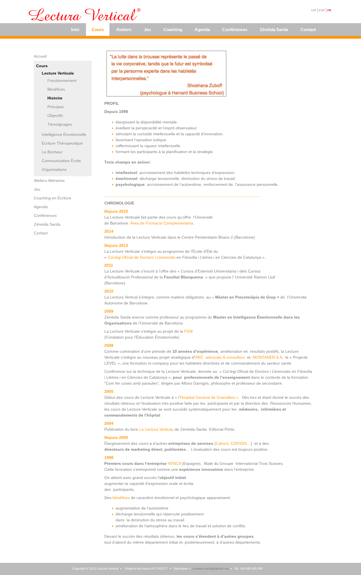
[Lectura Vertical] (85, 15)
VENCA (175, 463)
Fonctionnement (61, 80)
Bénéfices (56, 89)
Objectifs (55, 115)
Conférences (234, 29)
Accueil (40, 56)
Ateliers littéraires (49, 180)
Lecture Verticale (58, 73)
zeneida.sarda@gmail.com (211, 568)
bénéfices (121, 497)
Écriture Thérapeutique (62, 143)
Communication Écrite (61, 160)
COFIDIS (239, 443)
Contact (308, 29)
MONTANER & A (267, 357)
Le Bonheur (52, 152)
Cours (98, 29)
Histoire (54, 98)
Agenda (202, 29)
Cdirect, (223, 443)
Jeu (147, 29)
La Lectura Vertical (155, 429)
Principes (55, 106)
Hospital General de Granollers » (209, 397)
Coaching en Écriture (52, 198)
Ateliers (123, 29)
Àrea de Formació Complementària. (161, 223)
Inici (75, 29)
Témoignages (59, 124)
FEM (188, 331)
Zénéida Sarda (274, 29)
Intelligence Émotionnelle (64, 134)
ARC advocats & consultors (220, 357)
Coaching (172, 29)
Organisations (54, 169)
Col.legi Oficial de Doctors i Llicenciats (141, 257)
